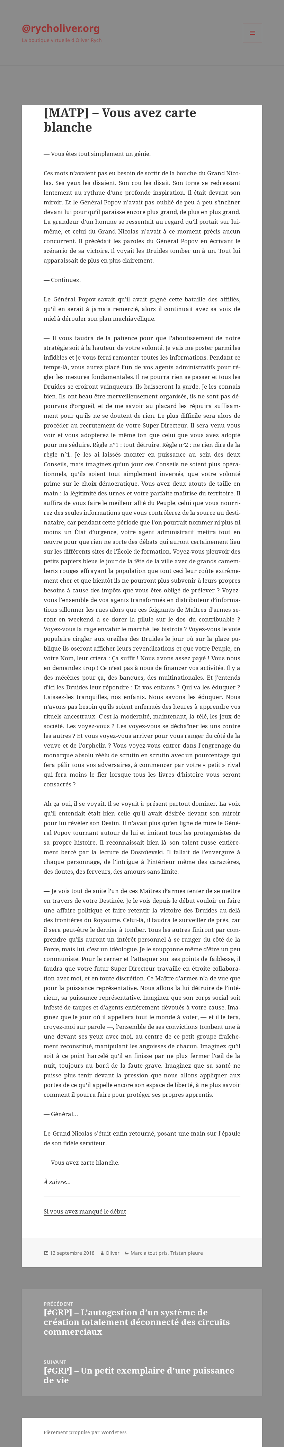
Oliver (112, 1253)
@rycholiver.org (61, 28)
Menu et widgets (252, 42)
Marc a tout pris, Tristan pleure (167, 1253)
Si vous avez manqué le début (85, 1211)
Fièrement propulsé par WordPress (85, 1432)
